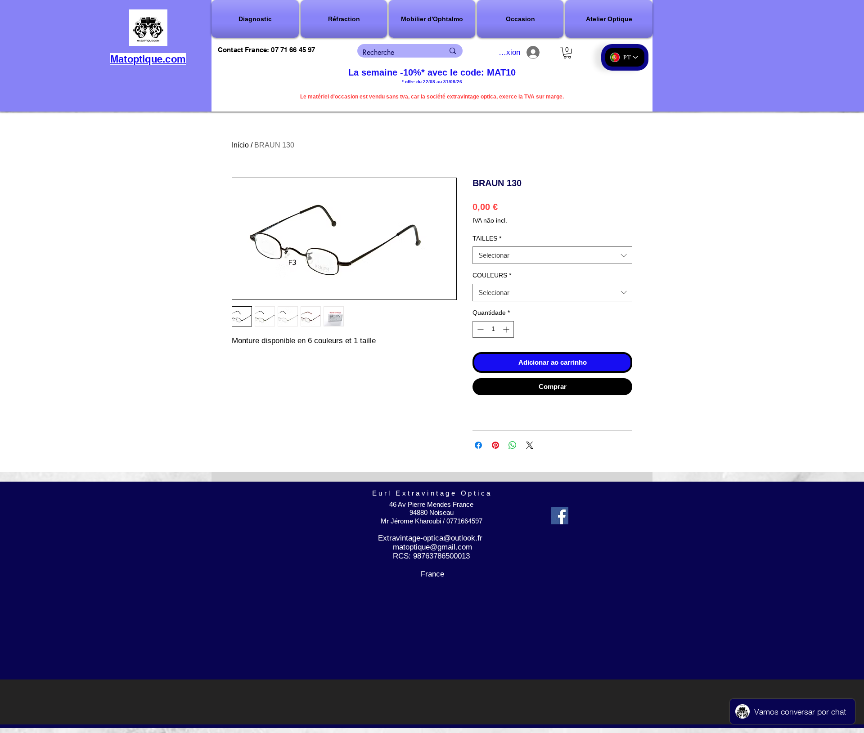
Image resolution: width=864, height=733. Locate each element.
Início (240, 145)
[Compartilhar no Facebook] (478, 445)
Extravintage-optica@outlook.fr (430, 538)
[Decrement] (479, 329)
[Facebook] (559, 515)
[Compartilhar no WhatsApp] (512, 445)
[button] (256, 19)
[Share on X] (529, 445)
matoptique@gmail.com (432, 547)
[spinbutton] (493, 329)
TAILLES (486, 238)
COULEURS (491, 275)
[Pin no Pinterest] (495, 445)
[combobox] (552, 255)
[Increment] (507, 329)
